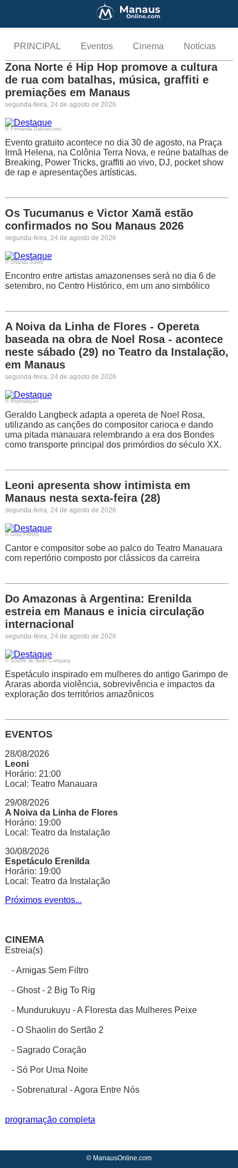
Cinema (148, 46)
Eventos (97, 46)
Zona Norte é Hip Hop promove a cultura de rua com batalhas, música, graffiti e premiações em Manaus (111, 79)
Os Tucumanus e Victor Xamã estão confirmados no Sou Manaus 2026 (99, 219)
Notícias (200, 46)
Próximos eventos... (43, 900)
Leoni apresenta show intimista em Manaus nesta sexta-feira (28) (97, 491)
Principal (37, 46)
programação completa (50, 1119)
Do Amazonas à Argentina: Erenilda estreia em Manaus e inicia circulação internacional (104, 611)
